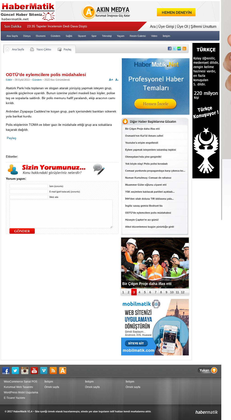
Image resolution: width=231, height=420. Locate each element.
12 (183, 292)
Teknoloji (106, 36)
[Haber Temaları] (155, 113)
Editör (9, 79)
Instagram (26, 370)
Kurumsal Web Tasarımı (18, 387)
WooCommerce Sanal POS (20, 381)
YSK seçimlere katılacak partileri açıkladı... (150, 191)
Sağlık (69, 36)
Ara (153, 26)
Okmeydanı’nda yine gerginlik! (143, 156)
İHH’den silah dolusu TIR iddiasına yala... (149, 198)
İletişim (166, 36)
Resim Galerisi (138, 36)
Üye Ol (182, 26)
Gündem (55, 36)
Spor (94, 36)
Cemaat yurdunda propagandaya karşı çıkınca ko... (155, 170)
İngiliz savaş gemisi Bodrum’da (143, 205)
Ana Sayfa (12, 36)
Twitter (16, 370)
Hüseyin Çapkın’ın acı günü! (142, 219)
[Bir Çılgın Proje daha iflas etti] (155, 263)
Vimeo (45, 370)
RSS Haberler (54, 370)
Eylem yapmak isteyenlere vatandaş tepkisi (150, 149)
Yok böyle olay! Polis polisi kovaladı (146, 163)
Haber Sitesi (196, 410)
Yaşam (120, 36)
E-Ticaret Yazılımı (14, 397)
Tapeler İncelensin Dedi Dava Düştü (57, 26)
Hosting (63, 370)
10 (172, 292)
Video (154, 36)
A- (117, 80)
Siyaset (82, 36)
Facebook (7, 370)
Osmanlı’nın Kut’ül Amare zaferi (144, 135)
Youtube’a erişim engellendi (141, 142)
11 (177, 292)
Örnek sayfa (51, 387)
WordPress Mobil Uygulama (21, 392)
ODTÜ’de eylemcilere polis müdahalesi (148, 212)
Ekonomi (40, 36)
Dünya (26, 36)
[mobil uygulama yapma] (155, 354)
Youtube (35, 370)
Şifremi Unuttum (203, 26)
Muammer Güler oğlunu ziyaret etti (145, 184)
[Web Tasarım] (137, 20)
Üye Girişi (166, 26)
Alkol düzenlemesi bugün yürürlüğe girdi (149, 226)
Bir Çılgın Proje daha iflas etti (142, 128)
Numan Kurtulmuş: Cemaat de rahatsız (148, 177)
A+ (111, 80)
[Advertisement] (58, 64)
